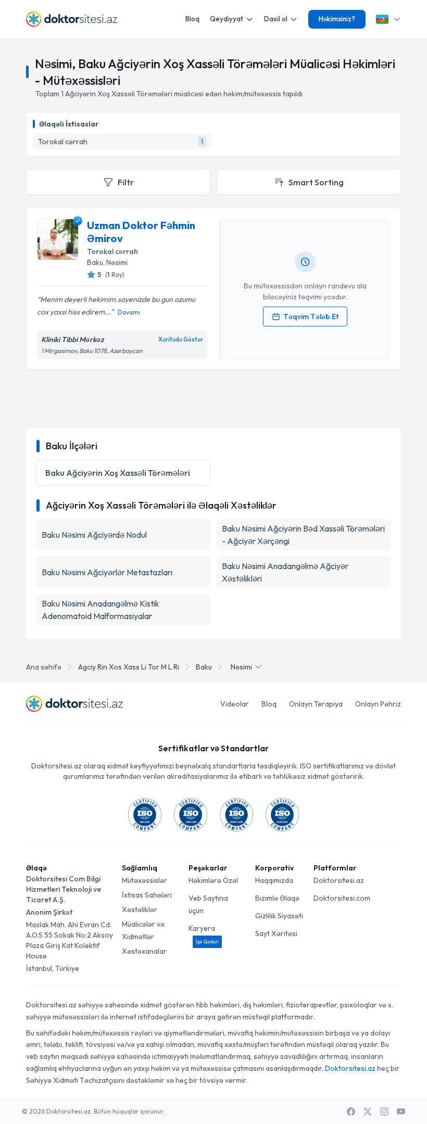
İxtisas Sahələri (147, 895)
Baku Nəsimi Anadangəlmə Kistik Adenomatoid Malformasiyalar (100, 609)
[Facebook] (351, 1111)
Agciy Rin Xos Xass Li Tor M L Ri (128, 667)
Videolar (234, 704)
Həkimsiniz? (337, 19)
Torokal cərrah (112, 251)
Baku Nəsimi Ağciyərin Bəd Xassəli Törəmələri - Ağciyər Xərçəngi (303, 534)
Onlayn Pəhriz (378, 704)
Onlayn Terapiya (316, 704)
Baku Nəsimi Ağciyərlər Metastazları (107, 572)
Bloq (192, 19)
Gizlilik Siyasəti (279, 915)
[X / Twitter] (367, 1111)
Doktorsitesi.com (341, 898)
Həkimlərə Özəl (213, 880)
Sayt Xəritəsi (276, 933)
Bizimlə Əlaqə (277, 898)
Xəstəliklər (139, 909)
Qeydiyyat (226, 19)
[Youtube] (401, 1111)
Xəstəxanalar (144, 951)
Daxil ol (275, 19)
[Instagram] (384, 1111)
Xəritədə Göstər (180, 339)
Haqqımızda (274, 880)
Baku (204, 667)
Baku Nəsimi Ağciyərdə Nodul (94, 534)
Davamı (129, 312)
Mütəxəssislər (144, 880)
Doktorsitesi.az (338, 880)
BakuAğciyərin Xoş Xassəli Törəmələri (117, 473)
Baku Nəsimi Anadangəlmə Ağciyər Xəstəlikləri (285, 572)
